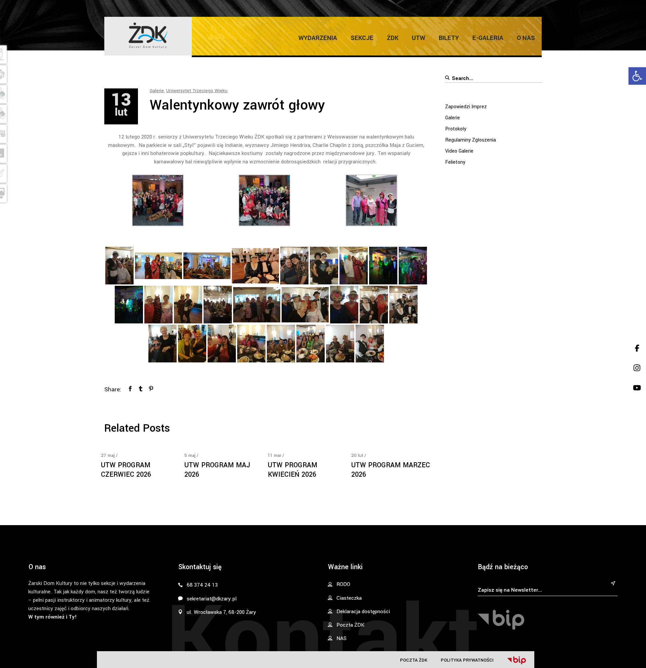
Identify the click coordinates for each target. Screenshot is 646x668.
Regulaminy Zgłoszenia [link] (470, 140)
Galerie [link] (157, 90)
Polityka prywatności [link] (467, 660)
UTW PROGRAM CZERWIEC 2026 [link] (126, 469)
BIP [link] (516, 660)
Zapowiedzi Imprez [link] (466, 106)
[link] (637, 76)
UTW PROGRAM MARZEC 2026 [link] (390, 469)
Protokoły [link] (455, 128)
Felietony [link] (455, 162)
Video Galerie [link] (459, 151)
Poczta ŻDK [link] (413, 660)
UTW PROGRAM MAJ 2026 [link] (217, 469)
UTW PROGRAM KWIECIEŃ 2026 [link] (292, 469)
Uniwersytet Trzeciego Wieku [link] (196, 90)
